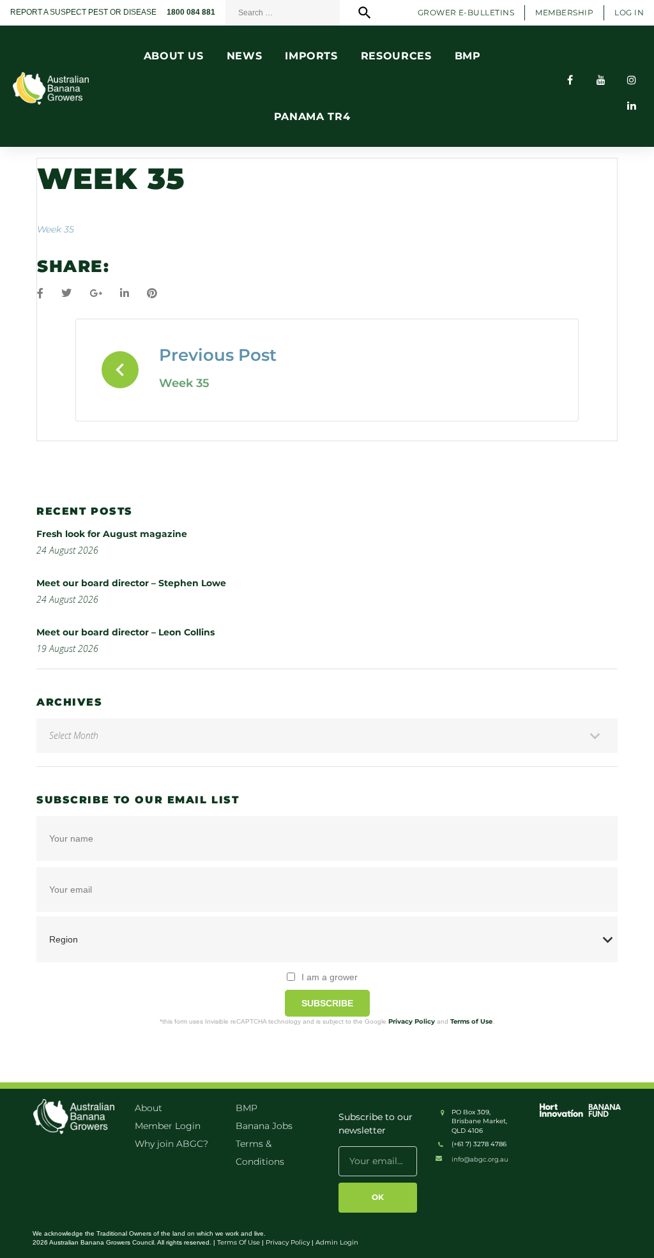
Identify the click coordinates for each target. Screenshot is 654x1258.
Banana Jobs (264, 1126)
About (148, 1108)
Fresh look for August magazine (111, 534)
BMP (246, 1108)
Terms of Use (471, 1021)
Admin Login (337, 1242)
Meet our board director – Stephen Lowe (131, 583)
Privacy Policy (411, 1021)
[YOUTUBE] (601, 80)
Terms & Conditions (260, 1152)
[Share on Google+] (95, 293)
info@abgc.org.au (480, 1159)
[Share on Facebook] (40, 293)
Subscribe (327, 1003)
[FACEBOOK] (570, 80)
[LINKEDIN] (631, 105)
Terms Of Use (238, 1242)
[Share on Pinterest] (152, 293)
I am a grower (329, 977)
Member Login (168, 1126)
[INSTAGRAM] (631, 80)
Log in (629, 12)
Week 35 (55, 229)
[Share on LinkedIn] (124, 293)
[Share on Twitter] (66, 293)
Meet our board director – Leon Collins (125, 632)
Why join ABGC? (171, 1143)
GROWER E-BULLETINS (466, 12)
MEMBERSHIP (564, 12)
